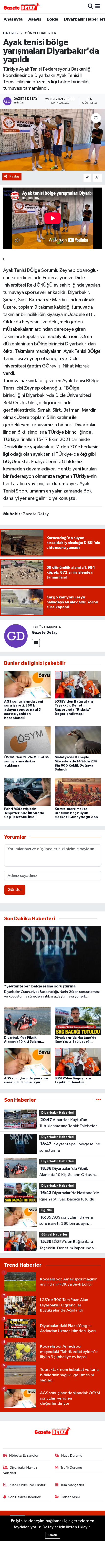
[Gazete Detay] (16, 636)
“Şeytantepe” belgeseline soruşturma (69, 1147)
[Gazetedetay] (21, 6)
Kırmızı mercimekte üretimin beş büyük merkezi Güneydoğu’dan (76, 813)
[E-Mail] (36, 643)
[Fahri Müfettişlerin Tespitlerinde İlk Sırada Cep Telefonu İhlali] (27, 792)
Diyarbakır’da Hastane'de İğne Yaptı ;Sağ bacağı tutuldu (69, 1196)
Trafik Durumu (71, 1467)
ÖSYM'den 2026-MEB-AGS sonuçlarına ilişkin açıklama (26, 761)
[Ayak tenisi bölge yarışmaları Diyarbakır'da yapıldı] (52, 140)
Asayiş (34, 19)
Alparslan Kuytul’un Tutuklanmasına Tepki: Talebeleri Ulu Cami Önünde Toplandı (68, 1123)
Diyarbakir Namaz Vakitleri (20, 1470)
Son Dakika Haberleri (24, 1497)
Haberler (11, 33)
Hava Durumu (71, 1455)
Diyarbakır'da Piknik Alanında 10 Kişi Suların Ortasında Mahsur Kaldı (69, 1172)
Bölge (52, 19)
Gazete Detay (45, 632)
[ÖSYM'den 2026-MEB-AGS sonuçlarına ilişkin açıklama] (27, 740)
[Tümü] (98, 1100)
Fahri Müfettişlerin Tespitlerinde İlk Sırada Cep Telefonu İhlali (24, 813)
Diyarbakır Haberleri (84, 19)
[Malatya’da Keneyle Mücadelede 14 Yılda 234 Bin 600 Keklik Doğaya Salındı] (78, 740)
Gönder (15, 890)
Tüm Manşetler (72, 1485)
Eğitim (46, 1210)
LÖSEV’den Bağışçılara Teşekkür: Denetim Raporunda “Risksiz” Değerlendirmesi (66, 1245)
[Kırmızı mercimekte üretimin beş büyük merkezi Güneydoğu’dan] (78, 792)
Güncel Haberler (40, 33)
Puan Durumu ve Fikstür (27, 1485)
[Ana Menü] (97, 6)
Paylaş (15, 176)
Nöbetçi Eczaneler (24, 1455)
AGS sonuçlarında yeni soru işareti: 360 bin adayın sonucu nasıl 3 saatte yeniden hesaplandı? (23, 710)
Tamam (52, 1535)
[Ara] (90, 6)
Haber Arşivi (70, 1497)
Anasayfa (13, 19)
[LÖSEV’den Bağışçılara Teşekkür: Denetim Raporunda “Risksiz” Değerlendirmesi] (78, 684)
